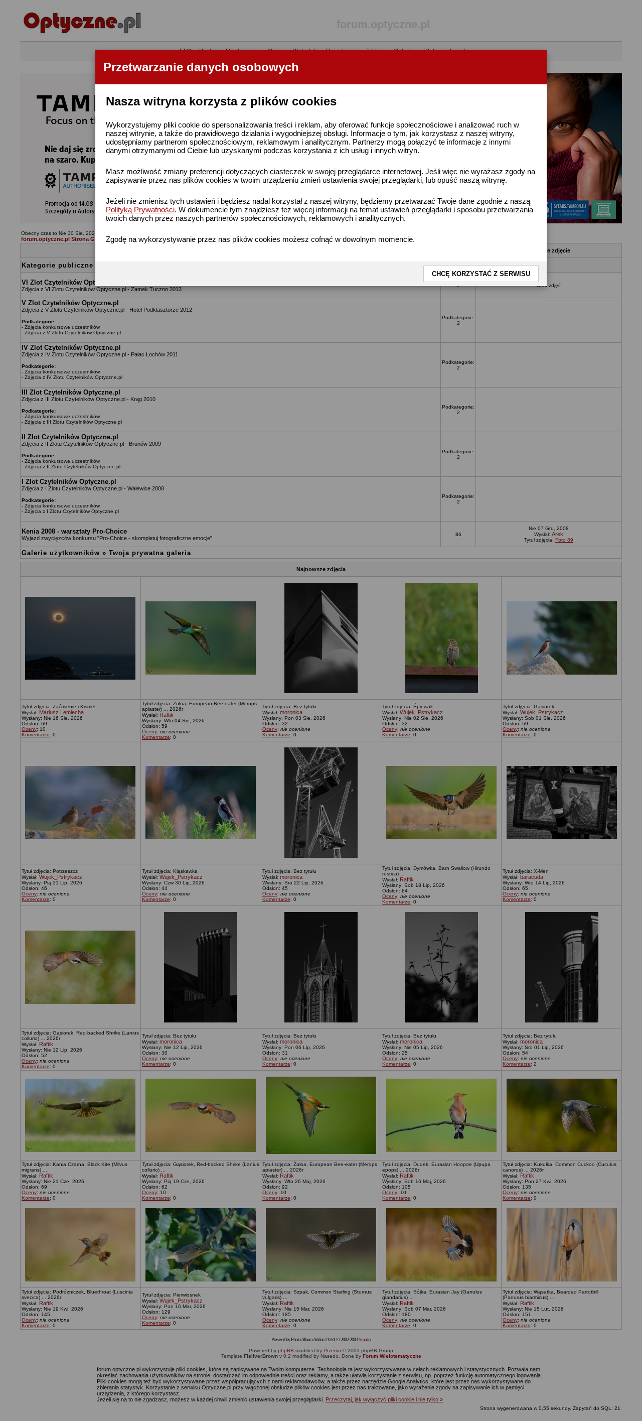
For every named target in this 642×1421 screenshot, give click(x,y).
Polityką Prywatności (140, 209)
